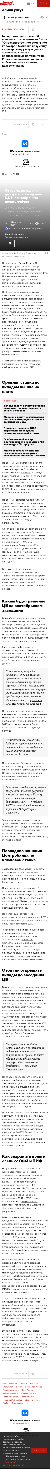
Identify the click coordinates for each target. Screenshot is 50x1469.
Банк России (27, 1390)
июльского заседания (22, 888)
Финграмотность (20, 1403)
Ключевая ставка (10, 1393)
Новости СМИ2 (10, 174)
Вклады (24, 1383)
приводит (36, 700)
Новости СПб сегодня (12, 1399)
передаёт (36, 802)
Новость (13, 1383)
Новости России (32, 1399)
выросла (26, 472)
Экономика (8, 1386)
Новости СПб (27, 1396)
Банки (19, 1386)
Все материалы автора (14, 29)
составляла (41, 486)
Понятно (39, 1450)
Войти (43, 3)
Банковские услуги (11, 1390)
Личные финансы (28, 1393)
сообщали (27, 939)
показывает (33, 1263)
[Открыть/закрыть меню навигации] (28, 3)
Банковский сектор (33, 1386)
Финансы (34, 1383)
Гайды (5, 1403)
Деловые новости (10, 1396)
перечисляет (30, 1201)
